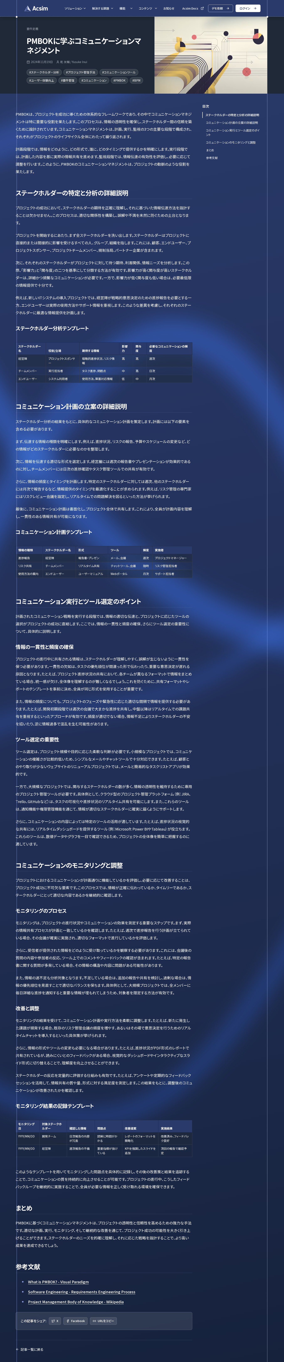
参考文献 (212, 158)
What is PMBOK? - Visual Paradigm (58, 1281)
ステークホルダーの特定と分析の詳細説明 (232, 115)
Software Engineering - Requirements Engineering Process (81, 1291)
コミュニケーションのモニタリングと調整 (231, 142)
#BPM (136, 80)
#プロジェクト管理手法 (80, 72)
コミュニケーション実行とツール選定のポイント (233, 132)
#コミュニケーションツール (119, 72)
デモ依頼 (217, 8)
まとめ (210, 150)
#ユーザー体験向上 (41, 80)
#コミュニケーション (93, 80)
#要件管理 (67, 80)
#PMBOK (119, 80)
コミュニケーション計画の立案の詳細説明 (232, 122)
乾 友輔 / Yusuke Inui (73, 62)
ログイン (245, 8)
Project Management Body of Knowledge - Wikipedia (76, 1301)
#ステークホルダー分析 (44, 72)
